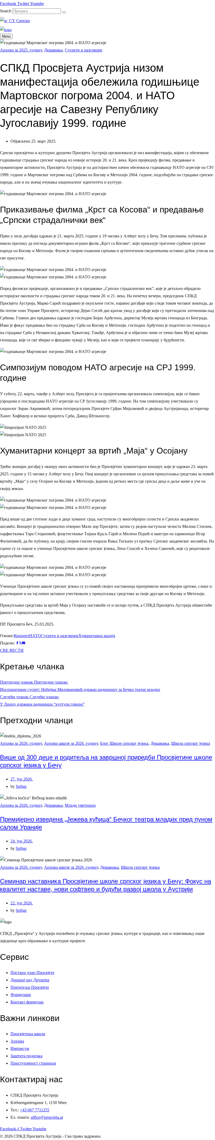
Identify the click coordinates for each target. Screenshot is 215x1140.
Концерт (21, 635)
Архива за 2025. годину (21, 50)
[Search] (64, 12)
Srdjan (21, 786)
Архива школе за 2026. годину (71, 743)
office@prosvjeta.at (47, 1117)
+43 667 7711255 (34, 1110)
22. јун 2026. (21, 903)
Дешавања (53, 50)
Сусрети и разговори (83, 50)
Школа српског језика (190, 743)
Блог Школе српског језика (124, 743)
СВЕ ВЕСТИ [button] (12, 650)
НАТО (35, 635)
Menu (6, 36)
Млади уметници (80, 805)
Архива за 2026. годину (21, 743)
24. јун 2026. (21, 841)
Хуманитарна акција (96, 635)
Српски (22, 20)
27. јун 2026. (21, 779)
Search (5, 11)
